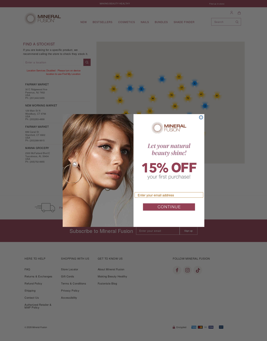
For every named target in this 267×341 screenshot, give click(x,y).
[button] (169, 208)
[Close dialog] (201, 117)
